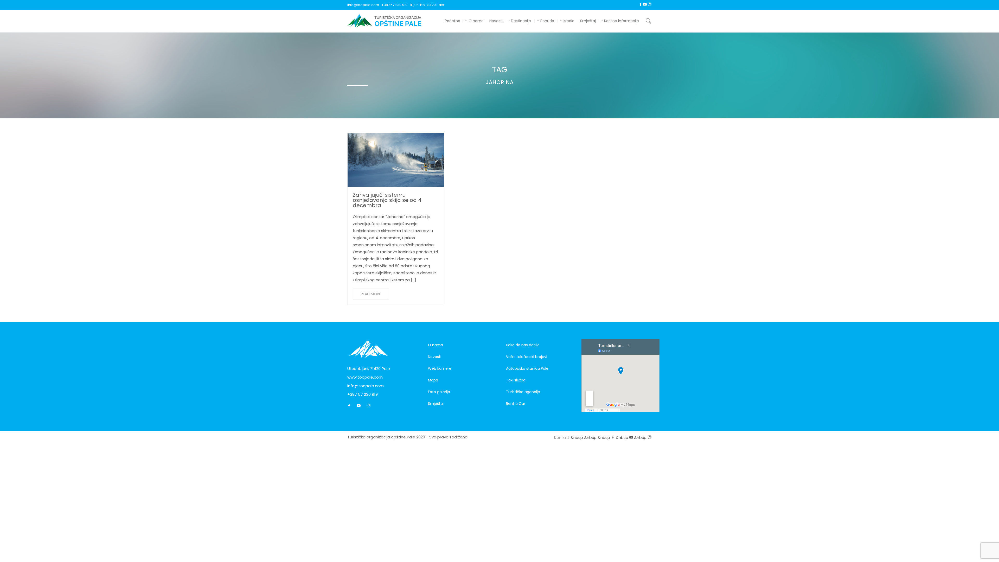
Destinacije (520, 20)
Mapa (433, 380)
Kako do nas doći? (522, 345)
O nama (476, 20)
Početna (452, 20)
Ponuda (546, 20)
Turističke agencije (523, 391)
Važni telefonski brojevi (526, 356)
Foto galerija (439, 391)
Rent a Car (515, 403)
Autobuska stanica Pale (527, 368)
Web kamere (439, 368)
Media (568, 20)
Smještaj (588, 20)
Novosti (496, 20)
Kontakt (561, 437)
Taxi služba (516, 380)
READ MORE (371, 294)
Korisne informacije (621, 20)
